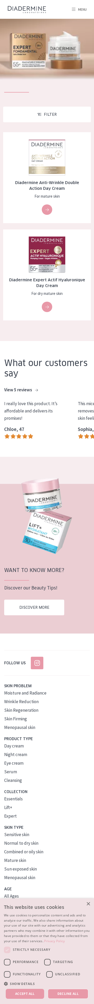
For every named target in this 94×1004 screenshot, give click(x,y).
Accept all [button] (25, 993)
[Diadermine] (26, 9)
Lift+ (8, 807)
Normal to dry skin (21, 843)
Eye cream (14, 763)
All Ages (11, 896)
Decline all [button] (68, 993)
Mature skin (15, 860)
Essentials (13, 799)
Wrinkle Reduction (21, 701)
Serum (10, 772)
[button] (47, 984)
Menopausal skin (19, 727)
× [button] (88, 904)
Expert (10, 816)
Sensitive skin (16, 834)
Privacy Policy (54, 941)
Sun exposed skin (20, 869)
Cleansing (13, 780)
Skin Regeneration (21, 710)
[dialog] (47, 951)
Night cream (15, 754)
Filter (50, 114)
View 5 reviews (18, 390)
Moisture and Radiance (25, 693)
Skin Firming (15, 719)
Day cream (14, 746)
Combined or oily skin (23, 852)
